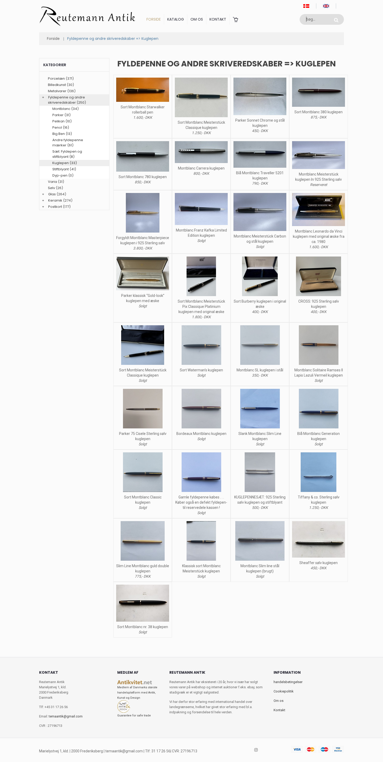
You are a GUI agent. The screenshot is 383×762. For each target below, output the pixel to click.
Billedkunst (57, 84)
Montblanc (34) (65, 108)
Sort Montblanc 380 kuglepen (318, 112)
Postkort (55, 206)
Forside (153, 19)
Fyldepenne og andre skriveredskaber (66, 100)
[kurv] (235, 19)
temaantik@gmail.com (66, 716)
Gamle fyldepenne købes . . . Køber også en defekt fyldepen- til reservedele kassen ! (201, 502)
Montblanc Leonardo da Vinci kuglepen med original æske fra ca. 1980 (318, 236)
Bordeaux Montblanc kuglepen (201, 434)
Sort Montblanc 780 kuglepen (143, 177)
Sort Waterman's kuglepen (201, 370)
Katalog (175, 19)
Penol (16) (60, 127)
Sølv (51, 187)
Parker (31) (61, 115)
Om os (196, 19)
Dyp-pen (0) (62, 175)
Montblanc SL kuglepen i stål (260, 370)
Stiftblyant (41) (64, 169)
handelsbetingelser (288, 682)
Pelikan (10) (62, 121)
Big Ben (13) (62, 133)
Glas (52, 194)
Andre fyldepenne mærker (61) (67, 143)
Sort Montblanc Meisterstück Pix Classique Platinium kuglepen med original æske (201, 306)
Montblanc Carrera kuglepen (201, 168)
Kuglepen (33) (64, 162)
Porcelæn (56, 78)
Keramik (55, 200)
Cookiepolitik (284, 691)
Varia (52, 181)
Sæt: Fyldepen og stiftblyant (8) (67, 154)
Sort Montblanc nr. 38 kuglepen (142, 627)
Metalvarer (57, 91)
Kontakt (217, 19)
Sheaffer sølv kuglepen (318, 563)
